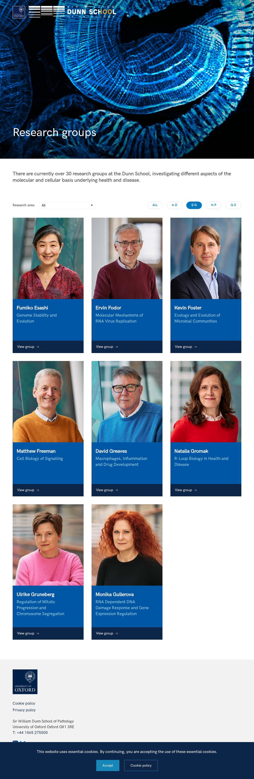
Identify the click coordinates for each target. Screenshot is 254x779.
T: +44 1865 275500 (30, 732)
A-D (174, 205)
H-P (213, 205)
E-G (194, 205)
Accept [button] (107, 765)
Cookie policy (24, 703)
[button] (238, 13)
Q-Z (233, 205)
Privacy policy (24, 710)
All (155, 205)
